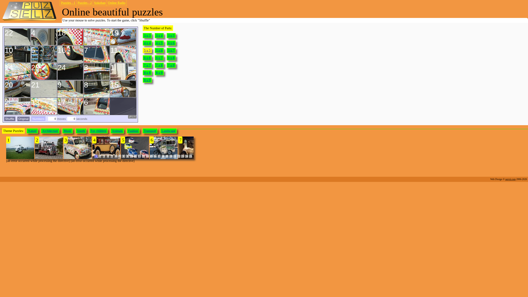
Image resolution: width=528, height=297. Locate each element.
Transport (150, 131)
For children (98, 131)
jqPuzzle (132, 117)
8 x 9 (159, 72)
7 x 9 (171, 65)
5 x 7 (171, 50)
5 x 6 (159, 50)
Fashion (133, 131)
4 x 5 (159, 43)
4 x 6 (171, 43)
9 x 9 (147, 80)
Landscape (168, 131)
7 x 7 (147, 65)
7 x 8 (159, 65)
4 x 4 (147, 43)
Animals (117, 131)
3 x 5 (171, 35)
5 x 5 (147, 50)
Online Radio (116, 3)
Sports (81, 131)
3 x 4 (159, 35)
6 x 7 (159, 58)
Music (68, 131)
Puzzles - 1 (68, 3)
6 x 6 (147, 58)
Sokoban (100, 3)
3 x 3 (147, 35)
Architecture (50, 131)
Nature (32, 131)
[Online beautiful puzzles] (29, 20)
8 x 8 (147, 72)
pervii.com (510, 179)
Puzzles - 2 (85, 3)
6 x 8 (171, 58)
